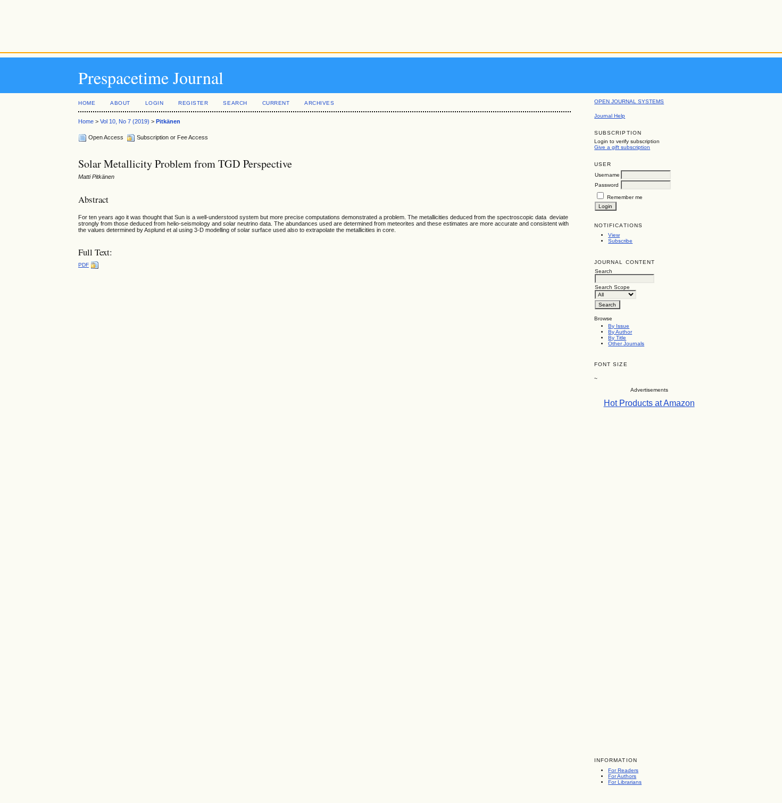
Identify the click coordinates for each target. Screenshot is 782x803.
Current (276, 103)
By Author (620, 332)
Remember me (625, 197)
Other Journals (626, 343)
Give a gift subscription (622, 147)
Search (235, 103)
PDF (83, 265)
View (614, 235)
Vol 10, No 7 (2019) (124, 121)
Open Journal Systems (629, 101)
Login (154, 103)
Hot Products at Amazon (649, 403)
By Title (617, 338)
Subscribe (620, 241)
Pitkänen (168, 121)
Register (193, 103)
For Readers (623, 770)
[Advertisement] (391, 24)
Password (607, 185)
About (120, 103)
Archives (319, 103)
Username (607, 175)
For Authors (622, 776)
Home (86, 103)
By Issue (618, 326)
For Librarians (625, 782)
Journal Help (609, 116)
